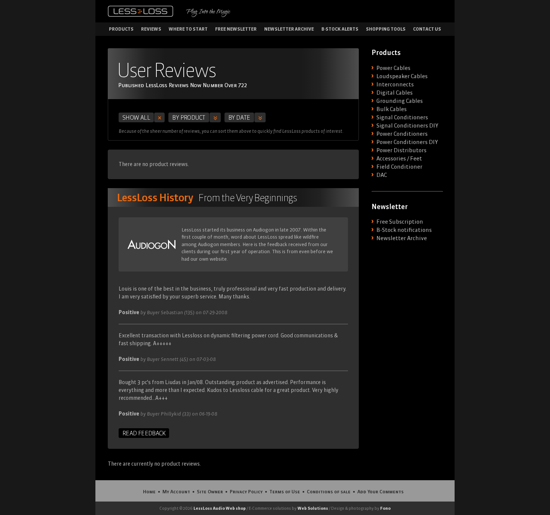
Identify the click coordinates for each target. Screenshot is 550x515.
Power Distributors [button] (401, 150)
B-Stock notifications (404, 230)
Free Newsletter (236, 29)
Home (149, 491)
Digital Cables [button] (394, 92)
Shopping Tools (386, 29)
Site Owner (210, 491)
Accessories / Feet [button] (399, 158)
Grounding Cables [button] (399, 101)
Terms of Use (284, 491)
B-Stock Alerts (339, 29)
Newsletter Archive (289, 29)
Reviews (151, 29)
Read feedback (143, 433)
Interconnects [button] (395, 84)
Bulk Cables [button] (391, 109)
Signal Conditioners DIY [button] (407, 125)
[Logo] (140, 11)
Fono (385, 508)
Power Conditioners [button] (402, 134)
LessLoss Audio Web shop (219, 508)
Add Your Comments (380, 491)
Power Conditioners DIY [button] (407, 142)
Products (121, 29)
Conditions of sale (329, 491)
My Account (176, 491)
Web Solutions (312, 508)
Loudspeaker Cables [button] (402, 76)
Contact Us (427, 29)
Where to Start (188, 29)
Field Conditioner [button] (399, 166)
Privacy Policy (246, 491)
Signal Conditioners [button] (402, 117)
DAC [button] (381, 175)
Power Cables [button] (393, 68)
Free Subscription (399, 221)
